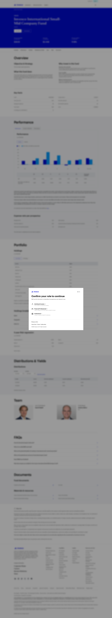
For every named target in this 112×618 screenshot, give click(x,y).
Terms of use (34, 324)
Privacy (38, 324)
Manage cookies (35, 321)
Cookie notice (43, 324)
